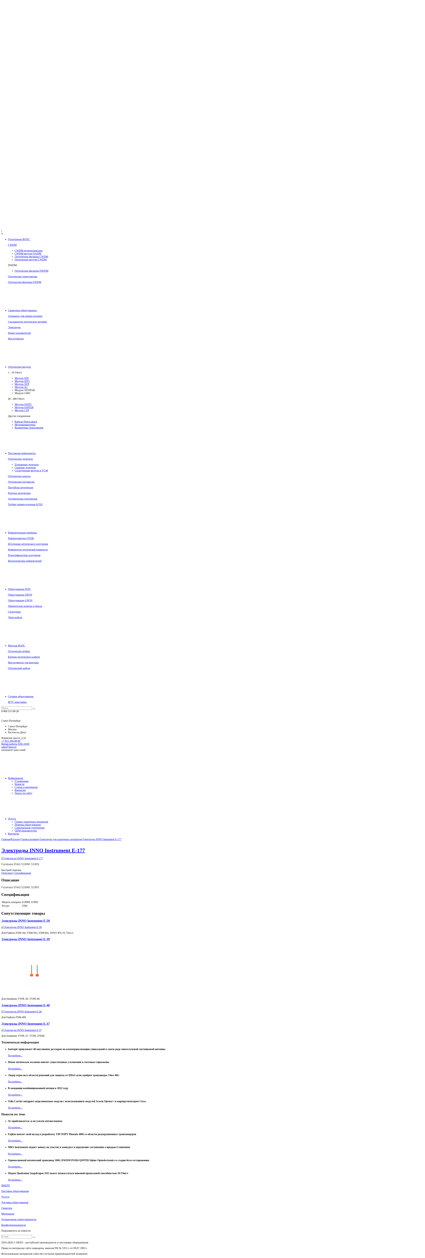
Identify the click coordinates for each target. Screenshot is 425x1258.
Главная (5, 839)
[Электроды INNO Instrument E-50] (21, 927)
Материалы (7, 1213)
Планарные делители (27, 464)
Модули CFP (22, 410)
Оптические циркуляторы (22, 276)
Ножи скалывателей (19, 333)
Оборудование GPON (20, 600)
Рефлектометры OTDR (21, 538)
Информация (15, 778)
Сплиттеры (14, 611)
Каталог (15, 839)
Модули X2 (21, 387)
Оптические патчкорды (21, 481)
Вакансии (20, 790)
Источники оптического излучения (28, 544)
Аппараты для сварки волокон (25, 316)
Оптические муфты (19, 651)
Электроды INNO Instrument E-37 (25, 1023)
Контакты (13, 833)
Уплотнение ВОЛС (19, 239)
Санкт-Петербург (18, 726)
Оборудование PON (19, 589)
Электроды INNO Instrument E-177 (102, 839)
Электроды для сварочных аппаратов (61, 839)
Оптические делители (20, 458)
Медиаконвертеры (25, 424)
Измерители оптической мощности (28, 549)
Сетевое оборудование (21, 696)
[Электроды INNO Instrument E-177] (22, 858)
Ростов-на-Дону (17, 732)
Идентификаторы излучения (24, 555)
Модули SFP (22, 378)
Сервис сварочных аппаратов (31, 821)
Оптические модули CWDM (31, 259)
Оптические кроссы (19, 476)
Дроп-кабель (15, 617)
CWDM (12, 245)
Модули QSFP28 (24, 407)
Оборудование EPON (20, 594)
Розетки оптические (19, 493)
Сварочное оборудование (22, 310)
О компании (22, 781)
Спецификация (22, 873)
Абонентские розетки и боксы (25, 606)
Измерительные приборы (22, 532)
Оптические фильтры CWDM (31, 256)
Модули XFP (22, 384)
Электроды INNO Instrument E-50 (25, 920)
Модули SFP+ (22, 381)
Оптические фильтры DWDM (31, 270)
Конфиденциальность (13, 1225)
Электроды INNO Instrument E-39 (25, 939)
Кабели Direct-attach (26, 421)
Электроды (14, 327)
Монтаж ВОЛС (16, 645)
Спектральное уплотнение (30, 827)
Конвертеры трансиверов (29, 427)
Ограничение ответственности (18, 1219)
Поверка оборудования (28, 824)
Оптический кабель (19, 668)
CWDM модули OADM (28, 253)
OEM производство (26, 830)
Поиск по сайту (23, 793)
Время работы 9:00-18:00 (15, 744)
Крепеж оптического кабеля (24, 656)
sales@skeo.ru (8, 747)
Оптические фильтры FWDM (24, 282)
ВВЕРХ (5, 1185)
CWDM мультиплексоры (29, 250)
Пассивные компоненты (22, 453)
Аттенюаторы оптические (22, 498)
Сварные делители (25, 467)
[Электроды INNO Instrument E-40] (21, 1011)
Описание (7, 873)
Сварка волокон (30, 839)
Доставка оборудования (14, 1202)
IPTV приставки (17, 702)
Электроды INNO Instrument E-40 (25, 1005)
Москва (12, 729)
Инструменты (16, 338)
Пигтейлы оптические (20, 487)
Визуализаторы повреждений (25, 560)
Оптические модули (19, 366)
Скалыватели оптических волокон (27, 321)
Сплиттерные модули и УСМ (31, 470)
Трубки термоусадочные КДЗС (25, 504)
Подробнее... (15, 1055)
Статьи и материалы (26, 787)
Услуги (12, 818)
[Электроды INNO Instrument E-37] (21, 1030)
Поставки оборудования (15, 1191)
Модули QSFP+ (23, 404)
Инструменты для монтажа (23, 662)
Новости (19, 784)
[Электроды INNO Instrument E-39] (34, 993)
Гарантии (6, 1208)
